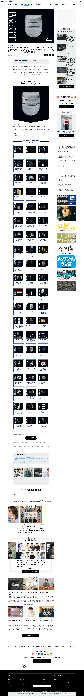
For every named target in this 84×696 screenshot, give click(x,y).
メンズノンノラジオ (44, 592)
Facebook (66, 97)
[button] (19, 483)
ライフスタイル (49, 4)
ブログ (44, 4)
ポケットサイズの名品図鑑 (19, 62)
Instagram (58, 97)
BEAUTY (42, 524)
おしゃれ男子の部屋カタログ (30, 592)
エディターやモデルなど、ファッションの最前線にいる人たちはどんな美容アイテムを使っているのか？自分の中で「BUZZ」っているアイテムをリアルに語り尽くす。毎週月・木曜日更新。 (15, 627)
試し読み (68, 135)
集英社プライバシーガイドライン (35, 691)
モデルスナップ (39, 4)
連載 (63, 4)
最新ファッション (22, 500)
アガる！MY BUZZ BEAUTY (15, 620)
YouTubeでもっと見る (32, 571)
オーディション (15, 4)
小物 (14, 494)
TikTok (61, 97)
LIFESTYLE (26, 591)
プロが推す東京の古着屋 (45, 620)
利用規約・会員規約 (59, 691)
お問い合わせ (44, 691)
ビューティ (33, 4)
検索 (79, 1)
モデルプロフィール (57, 4)
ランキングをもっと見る (66, 86)
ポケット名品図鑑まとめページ (30, 438)
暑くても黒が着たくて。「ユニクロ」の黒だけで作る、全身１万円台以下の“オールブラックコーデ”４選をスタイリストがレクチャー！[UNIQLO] (70, 39)
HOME (9, 500)
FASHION (11, 45)
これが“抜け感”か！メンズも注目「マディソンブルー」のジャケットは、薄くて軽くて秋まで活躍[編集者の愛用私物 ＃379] (38, 479)
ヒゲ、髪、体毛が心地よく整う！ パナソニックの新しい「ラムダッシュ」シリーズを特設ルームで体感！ (47, 479)
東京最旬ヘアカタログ (29, 620)
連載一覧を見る (30, 635)
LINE (53, 55)
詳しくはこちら (66, 693)
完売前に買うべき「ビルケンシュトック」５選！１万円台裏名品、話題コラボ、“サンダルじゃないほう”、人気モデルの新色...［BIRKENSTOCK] (70, 72)
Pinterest (69, 97)
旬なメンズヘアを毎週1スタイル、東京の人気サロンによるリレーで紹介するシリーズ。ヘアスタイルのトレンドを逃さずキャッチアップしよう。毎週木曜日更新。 (30, 627)
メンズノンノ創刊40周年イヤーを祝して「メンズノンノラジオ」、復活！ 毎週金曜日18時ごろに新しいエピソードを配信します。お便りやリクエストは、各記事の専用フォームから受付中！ (46, 599)
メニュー (82, 1)
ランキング (21, 4)
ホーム (9, 4)
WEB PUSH (74, 97)
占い (66, 4)
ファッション (26, 4)
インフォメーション (71, 4)
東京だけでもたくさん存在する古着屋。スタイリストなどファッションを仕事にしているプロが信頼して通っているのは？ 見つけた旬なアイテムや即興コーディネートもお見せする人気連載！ (46, 627)
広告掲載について (51, 691)
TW (45, 55)
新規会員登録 (68, 106)
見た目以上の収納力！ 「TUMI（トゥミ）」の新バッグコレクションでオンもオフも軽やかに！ (30, 528)
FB (47, 55)
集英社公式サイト (25, 691)
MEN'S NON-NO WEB (4, 1)
